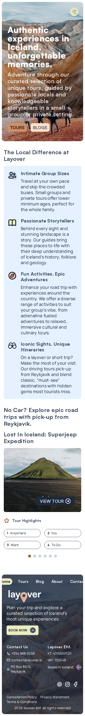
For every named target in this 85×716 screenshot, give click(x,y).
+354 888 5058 (23, 653)
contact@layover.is (26, 660)
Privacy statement (54, 697)
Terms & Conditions (22, 701)
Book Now (17, 630)
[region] (42, 491)
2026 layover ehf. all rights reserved (42, 708)
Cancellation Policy (22, 697)
